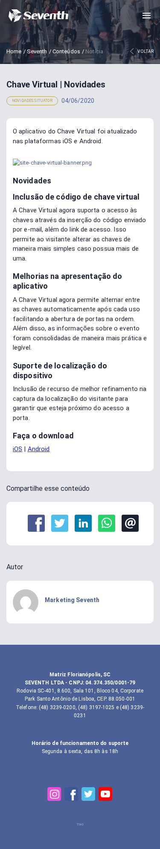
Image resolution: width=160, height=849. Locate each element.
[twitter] (59, 524)
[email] (130, 524)
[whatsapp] (106, 524)
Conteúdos (66, 51)
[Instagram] (54, 794)
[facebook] (36, 524)
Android (39, 449)
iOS (17, 449)
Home (14, 51)
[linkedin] (83, 524)
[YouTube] (106, 794)
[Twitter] (89, 794)
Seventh (37, 51)
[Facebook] (72, 794)
